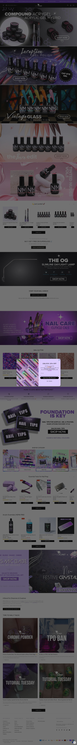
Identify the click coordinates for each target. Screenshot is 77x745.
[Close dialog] (59, 360)
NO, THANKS (49, 381)
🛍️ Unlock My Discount (49, 377)
